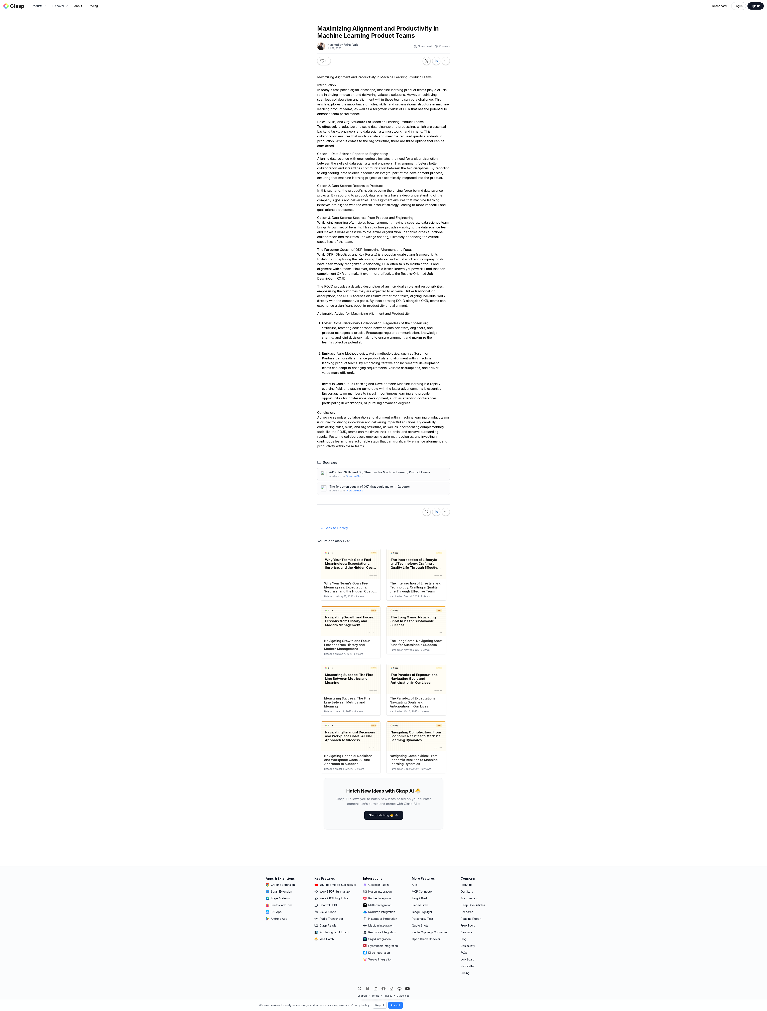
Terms (375, 995)
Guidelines (403, 995)
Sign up (756, 6)
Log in (739, 6)
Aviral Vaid (351, 44)
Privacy (388, 995)
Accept (395, 1005)
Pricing (93, 6)
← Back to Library (334, 528)
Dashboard (719, 6)
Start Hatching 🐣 (381, 815)
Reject (379, 1005)
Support (362, 995)
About (78, 6)
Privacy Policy (360, 1005)
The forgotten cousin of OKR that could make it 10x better (369, 486)
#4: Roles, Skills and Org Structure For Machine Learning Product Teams (379, 472)
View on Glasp (354, 476)
